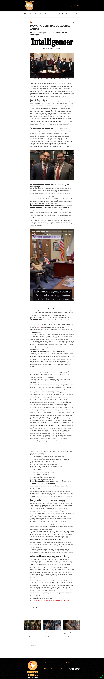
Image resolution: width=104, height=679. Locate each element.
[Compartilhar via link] (39, 607)
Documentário (69, 13)
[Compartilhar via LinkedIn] (36, 607)
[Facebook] (73, 669)
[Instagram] (76, 669)
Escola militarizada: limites (32, 632)
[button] (78, 5)
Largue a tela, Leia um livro (52, 632)
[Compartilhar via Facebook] (30, 607)
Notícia (31, 13)
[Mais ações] (73, 22)
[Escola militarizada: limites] (32, 625)
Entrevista (61, 13)
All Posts (25, 13)
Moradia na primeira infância (69, 632)
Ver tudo (78, 617)
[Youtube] (70, 669)
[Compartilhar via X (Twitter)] (33, 607)
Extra (36, 13)
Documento (47, 13)
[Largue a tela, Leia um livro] (52, 625)
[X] (78, 669)
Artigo (41, 13)
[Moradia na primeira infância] (71, 625)
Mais (76, 13)
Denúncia (55, 13)
